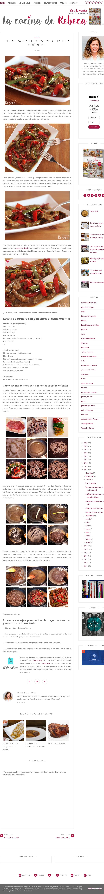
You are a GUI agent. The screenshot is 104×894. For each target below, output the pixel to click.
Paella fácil (94, 211)
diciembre (89, 473)
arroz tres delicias (22, 248)
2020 (85, 463)
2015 (85, 553)
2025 (85, 446)
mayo (88, 529)
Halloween (85, 374)
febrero (88, 539)
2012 (85, 563)
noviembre (89, 476)
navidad (84, 388)
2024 (85, 450)
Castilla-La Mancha (88, 338)
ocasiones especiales (89, 392)
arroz (83, 312)
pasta (83, 401)
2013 (85, 559)
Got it (100, 888)
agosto (88, 519)
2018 (85, 470)
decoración (85, 347)
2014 (85, 556)
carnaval (84, 330)
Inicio (2, 3)
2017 (85, 546)
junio (87, 526)
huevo (83, 379)
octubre (88, 480)
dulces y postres (87, 352)
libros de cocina (87, 383)
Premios (63, 3)
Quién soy (37, 3)
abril (87, 532)
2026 (85, 443)
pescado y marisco (88, 406)
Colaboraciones (50, 3)
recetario (84, 415)
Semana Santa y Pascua (89, 419)
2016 (85, 549)
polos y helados (87, 410)
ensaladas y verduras (88, 356)
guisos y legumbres (88, 370)
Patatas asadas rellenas (94, 508)
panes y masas (86, 397)
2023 (85, 453)
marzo (88, 536)
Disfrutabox (46, 663)
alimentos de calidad (88, 303)
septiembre (90, 516)
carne (37, 37)
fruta (83, 361)
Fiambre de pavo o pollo (94, 512)
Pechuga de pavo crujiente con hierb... (11, 747)
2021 (85, 460)
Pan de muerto (90, 483)
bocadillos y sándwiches (90, 325)
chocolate (84, 343)
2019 (85, 466)
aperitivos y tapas (87, 307)
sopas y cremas (87, 424)
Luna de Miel (37, 660)
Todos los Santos (87, 428)
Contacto (73, 3)
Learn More (92, 888)
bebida (83, 321)
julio (87, 522)
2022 (85, 456)
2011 (85, 566)
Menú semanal (24, 3)
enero (88, 543)
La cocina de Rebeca (27, 693)
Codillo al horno (57, 744)
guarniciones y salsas (89, 365)
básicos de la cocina (88, 316)
